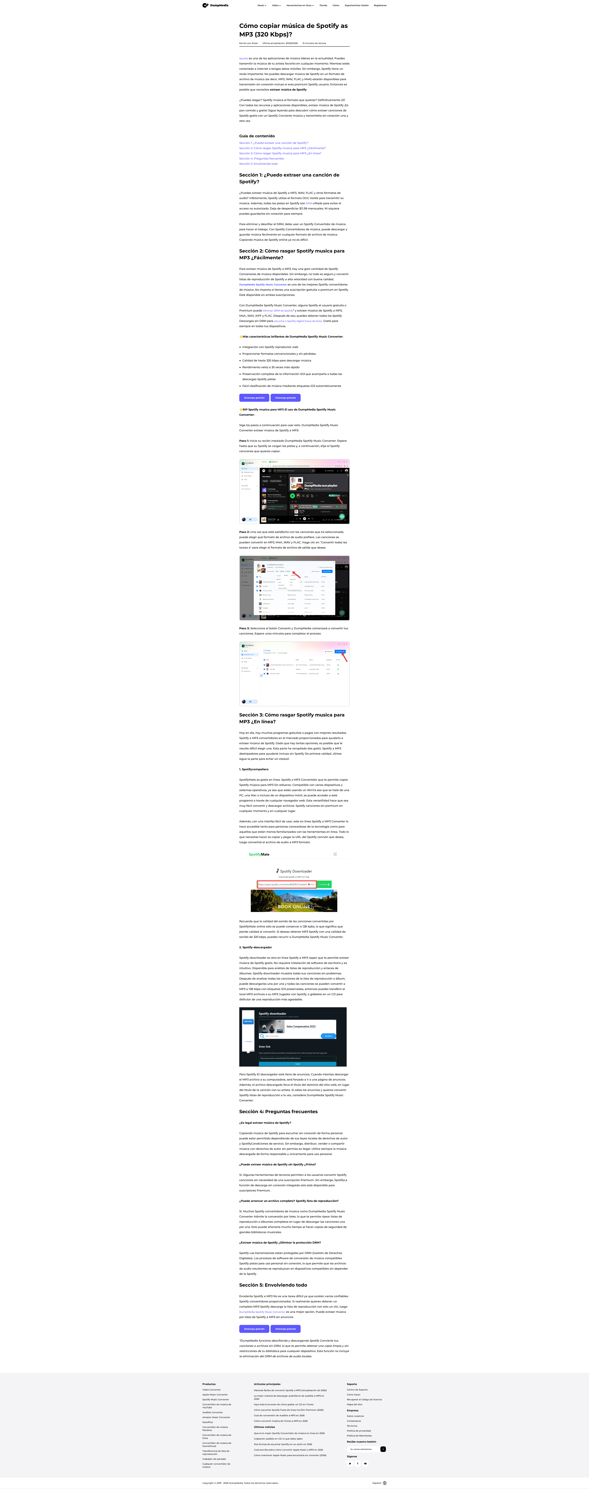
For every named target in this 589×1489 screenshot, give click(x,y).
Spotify (243, 58)
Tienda (323, 5)
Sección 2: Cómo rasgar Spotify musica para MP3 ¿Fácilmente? (282, 148)
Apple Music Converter (215, 1394)
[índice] (215, 5)
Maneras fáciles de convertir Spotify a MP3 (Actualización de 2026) (290, 1390)
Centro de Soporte (357, 1389)
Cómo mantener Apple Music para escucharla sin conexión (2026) (290, 1455)
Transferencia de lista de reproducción (215, 1452)
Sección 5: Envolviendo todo (258, 163)
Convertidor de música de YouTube (216, 1406)
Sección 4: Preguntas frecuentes (261, 158)
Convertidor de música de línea (216, 1437)
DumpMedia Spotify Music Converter (262, 1311)
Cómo (336, 5)
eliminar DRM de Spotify (278, 310)
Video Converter (211, 1389)
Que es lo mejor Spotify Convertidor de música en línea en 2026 (289, 1433)
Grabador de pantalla (214, 1459)
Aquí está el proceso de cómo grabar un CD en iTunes (284, 1404)
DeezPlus (207, 1422)
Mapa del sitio (354, 1404)
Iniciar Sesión (361, 5)
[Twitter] (350, 1464)
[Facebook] (358, 1464)
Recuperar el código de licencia (364, 1399)
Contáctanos (354, 1421)
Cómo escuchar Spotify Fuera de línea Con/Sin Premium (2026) (289, 1410)
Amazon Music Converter (216, 1417)
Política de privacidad (359, 1430)
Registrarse (380, 5)
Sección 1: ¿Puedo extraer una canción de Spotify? (273, 143)
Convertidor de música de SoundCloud (216, 1444)
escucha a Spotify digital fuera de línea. (298, 321)
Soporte (349, 5)
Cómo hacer (353, 1394)
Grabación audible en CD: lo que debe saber (278, 1438)
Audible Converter (212, 1412)
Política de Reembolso (359, 1435)
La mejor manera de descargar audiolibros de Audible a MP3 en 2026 (289, 1397)
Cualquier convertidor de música (216, 1465)
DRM (309, 203)
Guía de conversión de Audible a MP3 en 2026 (279, 1415)
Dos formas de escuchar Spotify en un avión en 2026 (283, 1444)
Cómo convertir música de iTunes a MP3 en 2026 (281, 1421)
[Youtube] (365, 1464)
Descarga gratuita (254, 397)
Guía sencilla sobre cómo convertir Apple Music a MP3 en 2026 (288, 1449)
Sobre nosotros (355, 1416)
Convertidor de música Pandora (215, 1429)
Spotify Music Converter (215, 1399)
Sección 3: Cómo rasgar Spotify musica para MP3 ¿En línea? (280, 153)
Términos (352, 1425)
